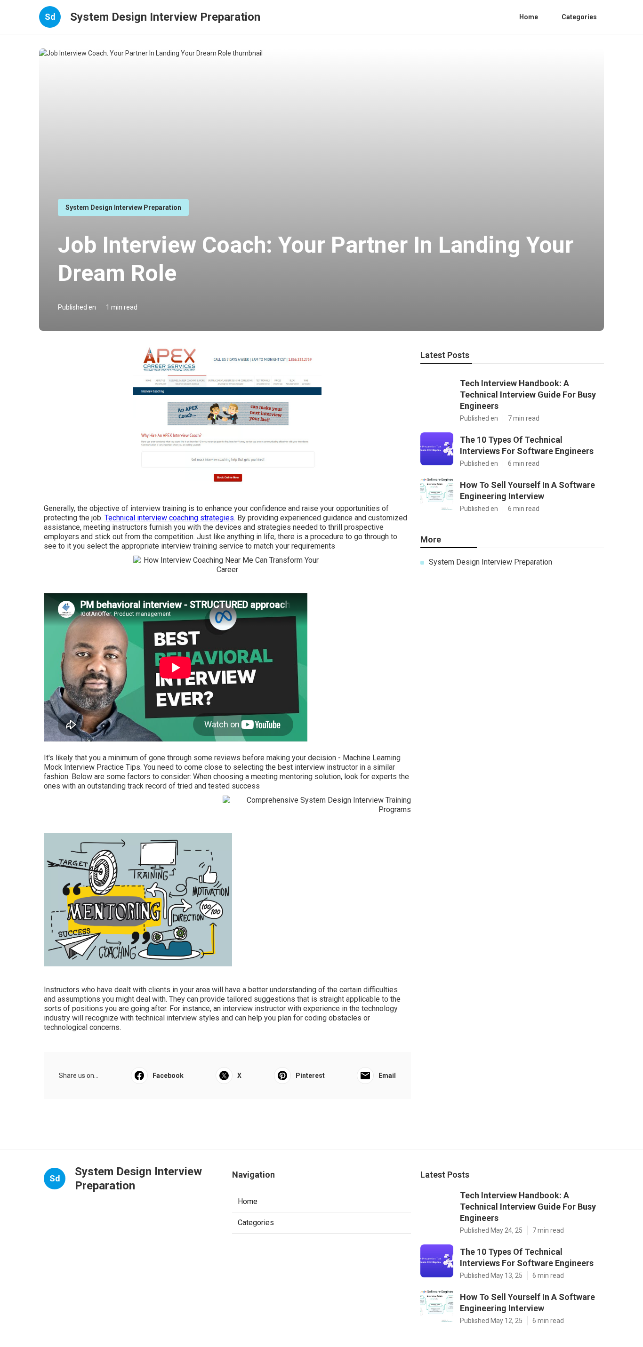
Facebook (168, 1075)
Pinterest (310, 1075)
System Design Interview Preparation (123, 207)
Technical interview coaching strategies (169, 517)
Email (387, 1075)
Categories (579, 17)
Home (528, 17)
